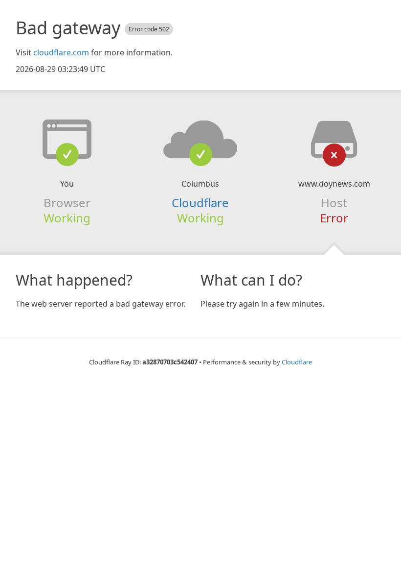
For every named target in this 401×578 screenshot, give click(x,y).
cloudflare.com (61, 52)
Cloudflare (200, 202)
